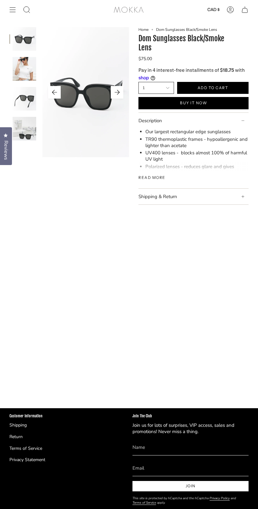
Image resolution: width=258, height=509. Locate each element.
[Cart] (245, 10)
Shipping (18, 425)
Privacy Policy (220, 498)
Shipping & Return (157, 196)
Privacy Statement (27, 460)
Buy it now (193, 102)
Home (143, 29)
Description (150, 120)
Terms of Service (25, 448)
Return (16, 437)
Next (117, 92)
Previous (54, 92)
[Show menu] (12, 10)
